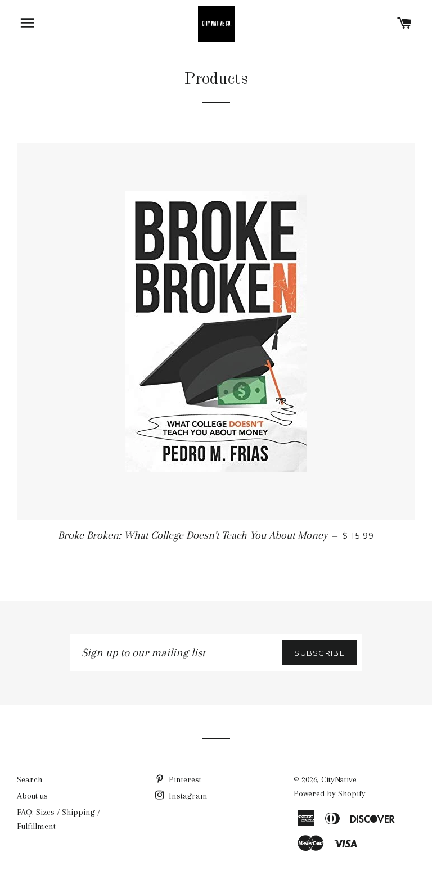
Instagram (187, 796)
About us (32, 796)
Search (29, 779)
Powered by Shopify (330, 793)
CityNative (339, 779)
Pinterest (183, 779)
